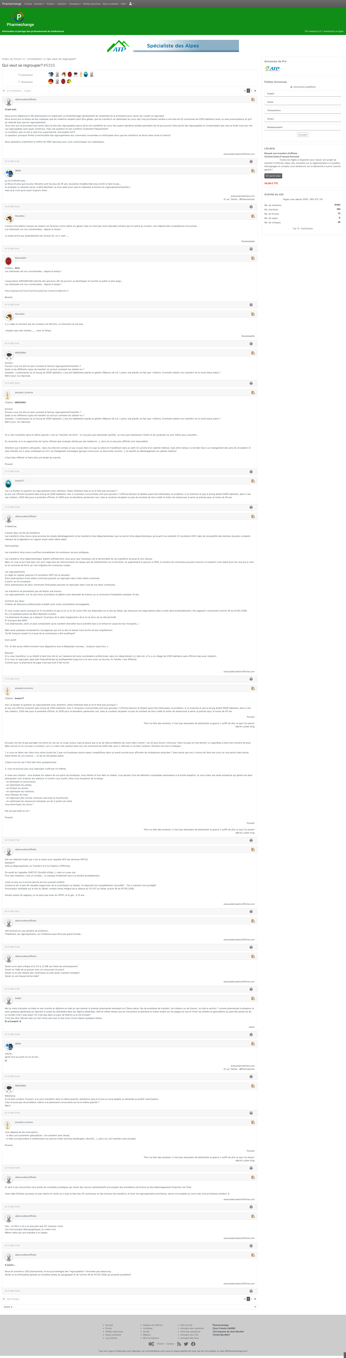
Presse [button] (50, 3)
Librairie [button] (61, 3)
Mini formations (151, 1338)
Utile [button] (123, 3)
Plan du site (186, 1325)
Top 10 (296, 228)
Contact (170, 1343)
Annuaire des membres (192, 1328)
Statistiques (307, 228)
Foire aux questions (190, 1331)
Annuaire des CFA (189, 1334)
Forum (108, 1328)
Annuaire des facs (189, 1338)
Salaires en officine (152, 1325)
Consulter (303, 135)
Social (146, 1331)
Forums (28, 3)
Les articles (111, 1338)
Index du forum (11, 59)
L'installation (34, 59)
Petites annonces (92, 3)
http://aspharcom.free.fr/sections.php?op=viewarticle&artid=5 (36, 290)
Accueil (109, 1325)
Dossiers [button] (38, 3)
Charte (160, 1343)
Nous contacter (111, 3)
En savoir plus (273, 175)
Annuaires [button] (74, 3)
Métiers (147, 1334)
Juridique (147, 1328)
